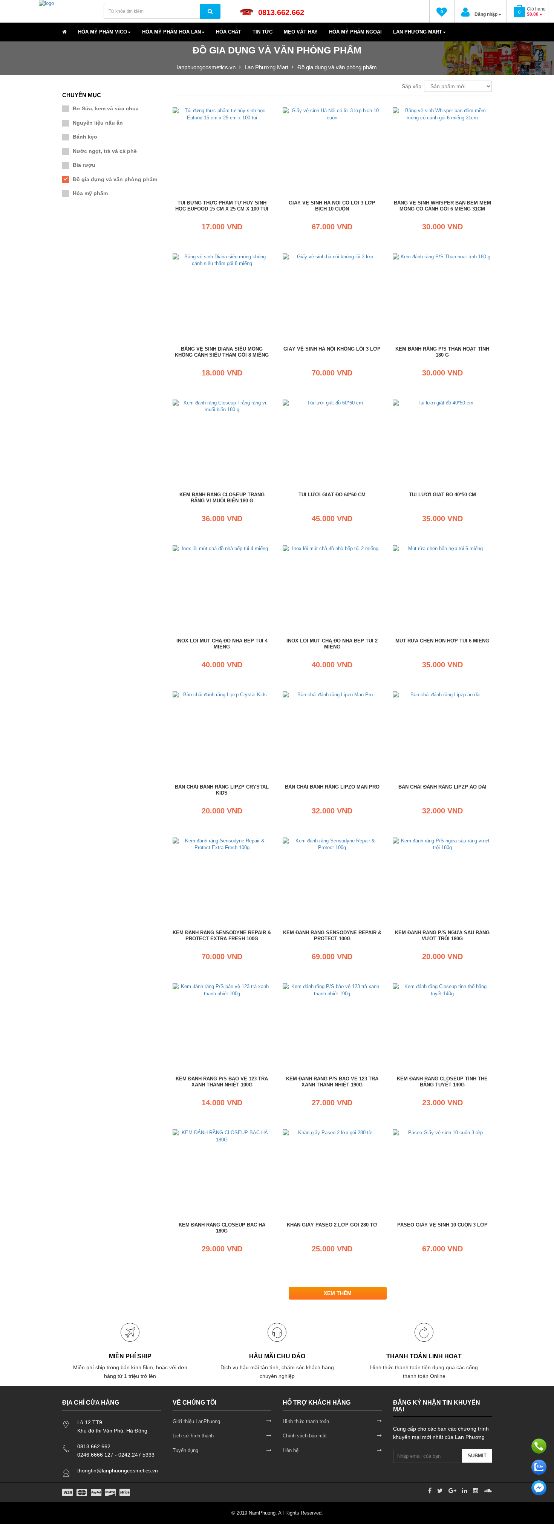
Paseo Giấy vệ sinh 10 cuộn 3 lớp (442, 1225)
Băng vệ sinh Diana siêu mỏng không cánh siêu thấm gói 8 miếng (222, 352)
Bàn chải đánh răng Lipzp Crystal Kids (222, 790)
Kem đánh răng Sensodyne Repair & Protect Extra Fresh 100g (222, 935)
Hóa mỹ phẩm (90, 193)
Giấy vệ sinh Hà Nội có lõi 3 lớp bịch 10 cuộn (332, 206)
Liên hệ (290, 1450)
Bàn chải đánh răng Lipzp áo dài (442, 787)
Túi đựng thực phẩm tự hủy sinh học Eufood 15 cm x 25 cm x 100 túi (221, 206)
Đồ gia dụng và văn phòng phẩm (115, 179)
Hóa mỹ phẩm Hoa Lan (171, 32)
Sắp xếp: (412, 86)
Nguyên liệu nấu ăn (98, 123)
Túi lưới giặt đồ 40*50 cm (442, 494)
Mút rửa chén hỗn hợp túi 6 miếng (442, 641)
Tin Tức (262, 32)
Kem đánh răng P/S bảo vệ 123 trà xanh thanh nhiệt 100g (222, 1082)
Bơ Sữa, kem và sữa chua (106, 108)
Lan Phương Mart (417, 32)
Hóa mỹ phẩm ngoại (355, 32)
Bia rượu (84, 165)
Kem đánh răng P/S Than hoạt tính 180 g (442, 352)
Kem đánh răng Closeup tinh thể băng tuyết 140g (442, 1082)
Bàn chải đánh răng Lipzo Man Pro (332, 787)
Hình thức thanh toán (306, 1421)
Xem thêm (338, 1293)
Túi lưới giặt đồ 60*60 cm (332, 494)
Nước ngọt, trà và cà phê (105, 151)
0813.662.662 (281, 12)
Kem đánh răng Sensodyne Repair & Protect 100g (332, 935)
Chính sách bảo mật (305, 1436)
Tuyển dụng (185, 1450)
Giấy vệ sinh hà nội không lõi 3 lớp (332, 349)
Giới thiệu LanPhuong (196, 1421)
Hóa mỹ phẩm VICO (102, 32)
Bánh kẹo (85, 137)
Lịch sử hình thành (193, 1436)
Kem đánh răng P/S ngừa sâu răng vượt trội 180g (442, 935)
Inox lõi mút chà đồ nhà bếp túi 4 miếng (222, 644)
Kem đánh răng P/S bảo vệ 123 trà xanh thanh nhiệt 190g (332, 1082)
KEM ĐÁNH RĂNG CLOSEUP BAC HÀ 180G (222, 1228)
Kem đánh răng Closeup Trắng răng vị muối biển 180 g (222, 497)
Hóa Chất (228, 32)
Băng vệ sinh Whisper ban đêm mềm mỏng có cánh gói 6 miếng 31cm (442, 206)
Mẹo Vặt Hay (301, 32)
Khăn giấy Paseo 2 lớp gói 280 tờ (332, 1225)
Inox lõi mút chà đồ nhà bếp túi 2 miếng (332, 644)
